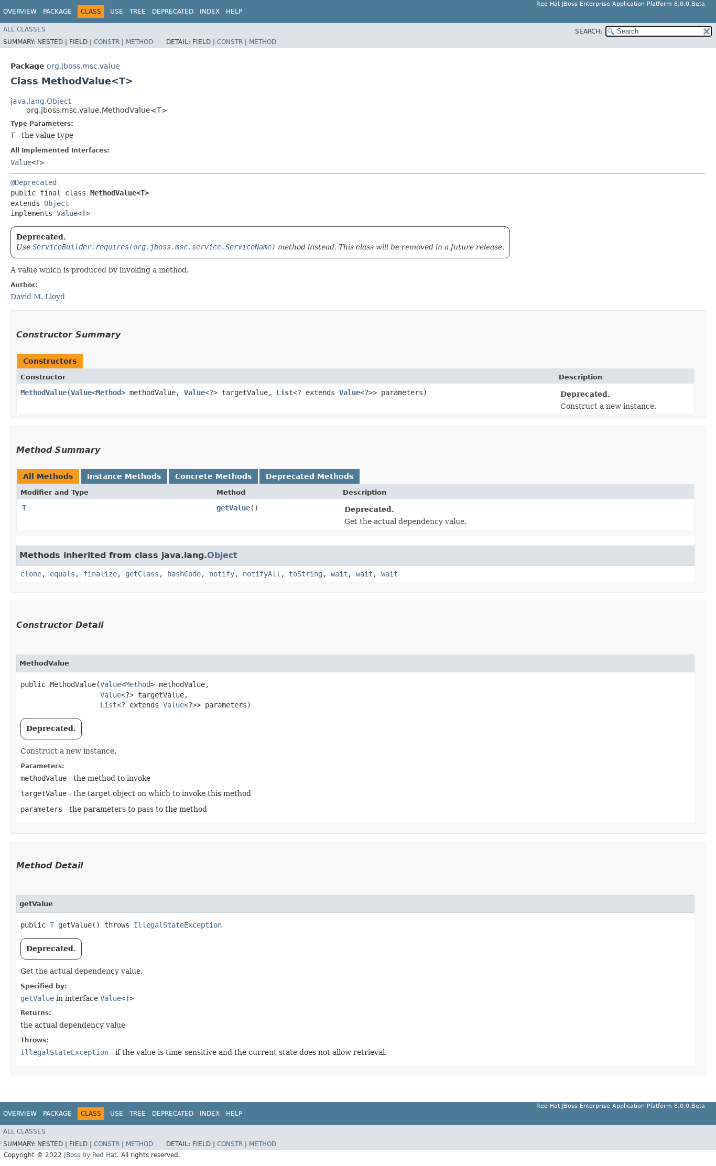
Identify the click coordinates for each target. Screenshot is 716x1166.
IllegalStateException (178, 925)
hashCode (184, 574)
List (284, 392)
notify (221, 574)
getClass (142, 574)
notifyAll (261, 574)
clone (30, 574)
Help (234, 11)
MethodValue (43, 392)
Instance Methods (124, 476)
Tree (137, 11)
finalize (100, 574)
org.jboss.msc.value (83, 66)
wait (339, 574)
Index (210, 11)
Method (139, 42)
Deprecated (172, 11)
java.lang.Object (40, 101)
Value (20, 162)
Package (57, 11)
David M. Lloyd (37, 296)
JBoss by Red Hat (90, 1155)
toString (305, 574)
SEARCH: (588, 31)
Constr (107, 42)
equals (62, 574)
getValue (233, 508)
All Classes (24, 29)
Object (56, 203)
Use (116, 11)
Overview (20, 11)
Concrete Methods (213, 476)
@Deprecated (33, 182)
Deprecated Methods (309, 476)
